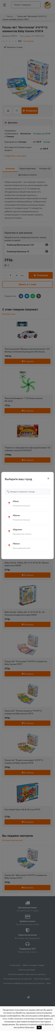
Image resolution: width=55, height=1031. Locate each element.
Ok (39, 1027)
